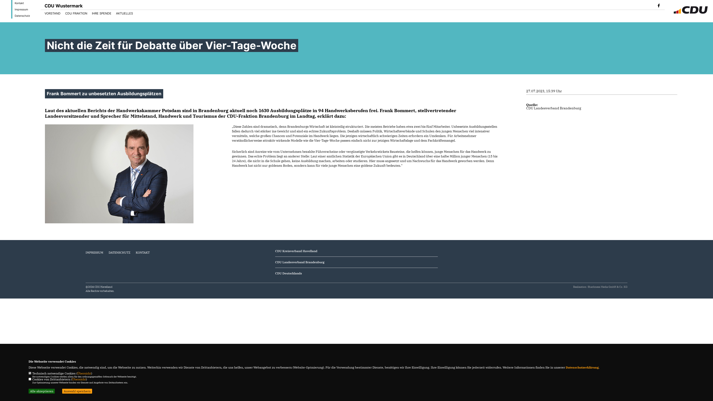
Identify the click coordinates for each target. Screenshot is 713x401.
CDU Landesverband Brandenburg (553, 108)
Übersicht (84, 373)
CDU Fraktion (76, 13)
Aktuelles (124, 13)
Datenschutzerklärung (582, 367)
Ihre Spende (101, 13)
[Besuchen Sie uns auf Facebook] (659, 6)
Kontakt (19, 3)
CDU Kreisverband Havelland (296, 251)
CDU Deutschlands (288, 273)
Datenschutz (22, 15)
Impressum (21, 9)
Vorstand (53, 13)
